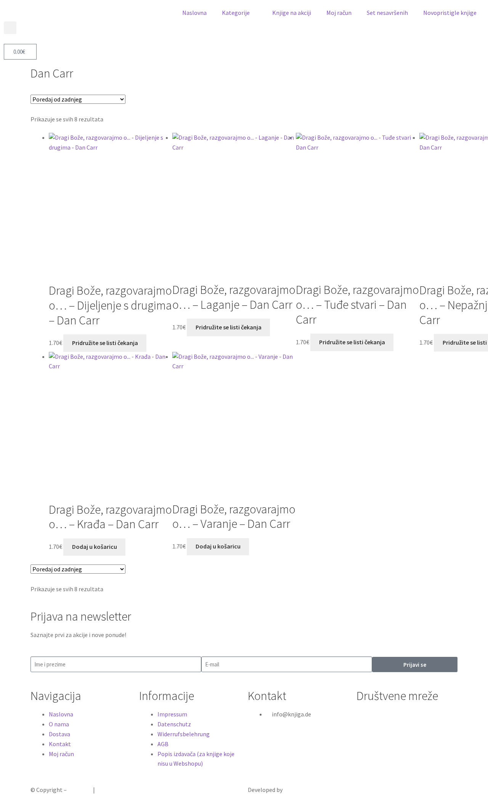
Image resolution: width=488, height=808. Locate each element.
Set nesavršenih (387, 12)
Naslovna (194, 12)
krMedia (294, 789)
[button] (10, 27)
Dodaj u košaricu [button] (94, 546)
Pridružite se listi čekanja (105, 343)
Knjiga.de (80, 789)
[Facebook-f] (366, 719)
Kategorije (236, 12)
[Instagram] (386, 719)
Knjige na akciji (291, 12)
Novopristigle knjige (450, 12)
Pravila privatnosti (120, 789)
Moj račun (339, 12)
